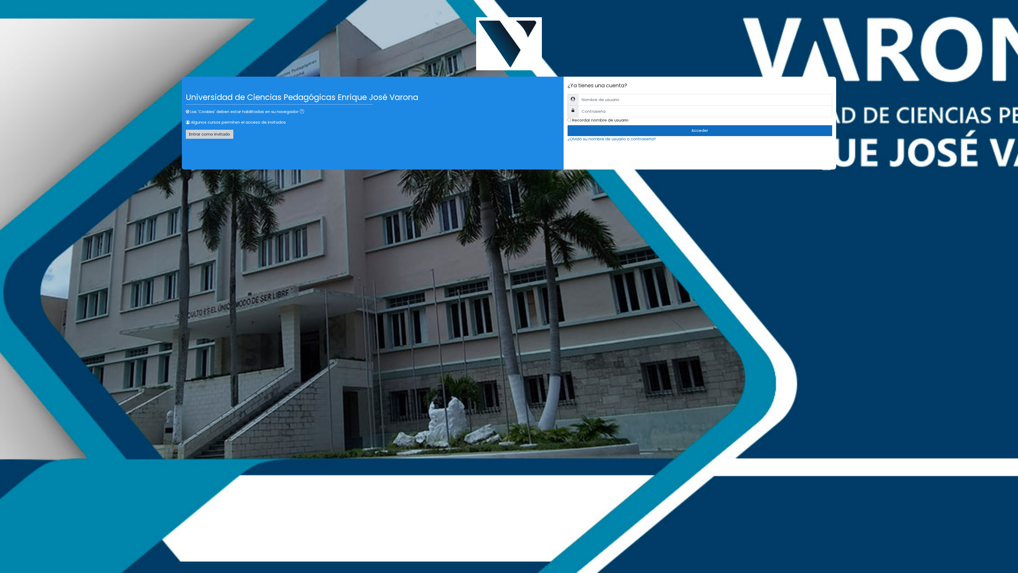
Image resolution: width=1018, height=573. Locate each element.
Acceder (699, 130)
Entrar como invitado (209, 134)
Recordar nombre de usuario (600, 120)
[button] (303, 112)
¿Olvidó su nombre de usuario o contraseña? (612, 139)
